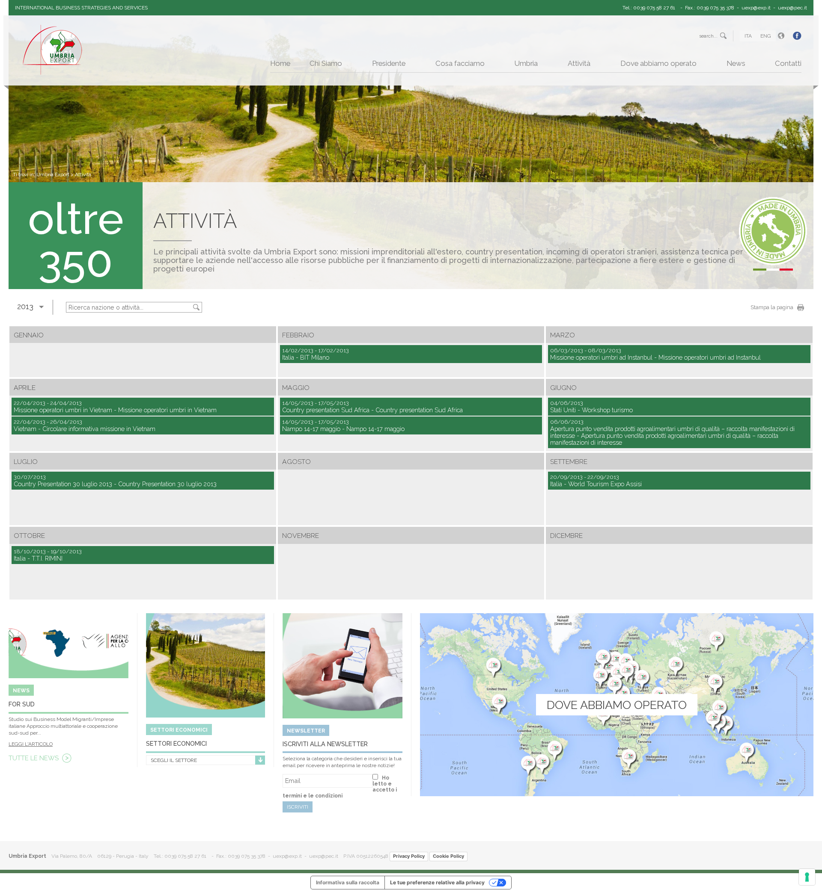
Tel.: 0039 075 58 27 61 (648, 8)
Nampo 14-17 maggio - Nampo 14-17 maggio (343, 425)
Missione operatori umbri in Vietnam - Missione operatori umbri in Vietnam (115, 407)
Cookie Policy (448, 856)
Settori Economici (176, 743)
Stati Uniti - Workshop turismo (591, 407)
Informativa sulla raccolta (347, 882)
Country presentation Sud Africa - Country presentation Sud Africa (372, 407)
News (736, 63)
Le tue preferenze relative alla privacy (437, 882)
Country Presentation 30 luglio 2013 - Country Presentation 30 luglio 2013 (115, 480)
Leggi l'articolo (31, 744)
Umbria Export (52, 174)
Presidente (388, 63)
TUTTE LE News (34, 758)
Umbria (526, 63)
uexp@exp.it (756, 8)
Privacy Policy (409, 856)
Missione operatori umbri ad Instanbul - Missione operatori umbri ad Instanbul (655, 354)
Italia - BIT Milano (315, 354)
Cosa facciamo (460, 63)
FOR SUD (22, 704)
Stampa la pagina (772, 307)
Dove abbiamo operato (658, 63)
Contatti (788, 63)
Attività (579, 63)
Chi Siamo (326, 63)
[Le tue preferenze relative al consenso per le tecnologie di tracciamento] (807, 877)
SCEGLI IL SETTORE (174, 760)
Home (280, 63)
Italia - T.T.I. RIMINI (48, 555)
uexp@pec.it (792, 8)
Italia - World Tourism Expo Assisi (596, 480)
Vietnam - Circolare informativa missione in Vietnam (84, 425)
